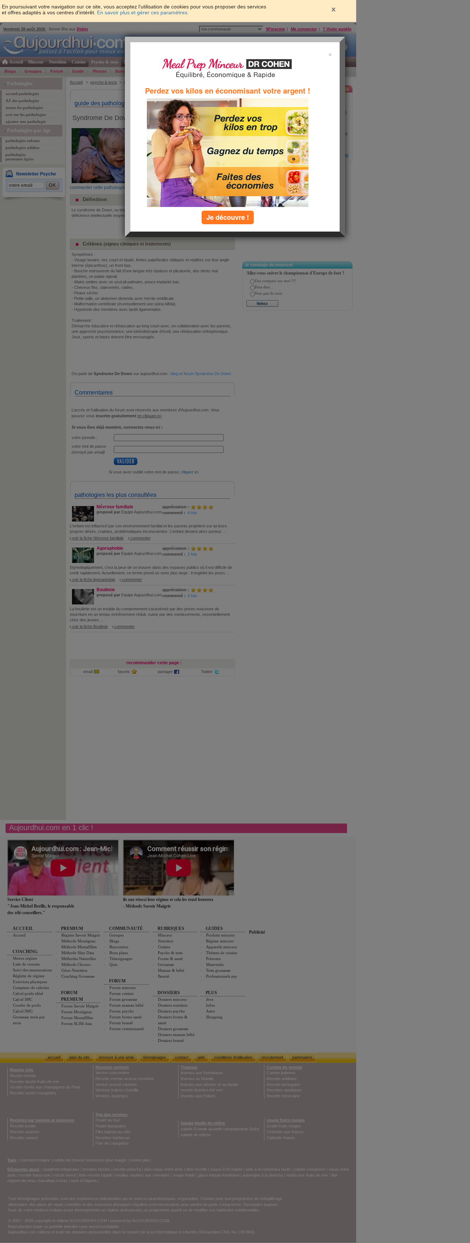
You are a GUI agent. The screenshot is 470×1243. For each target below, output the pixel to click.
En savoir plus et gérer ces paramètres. (143, 12)
